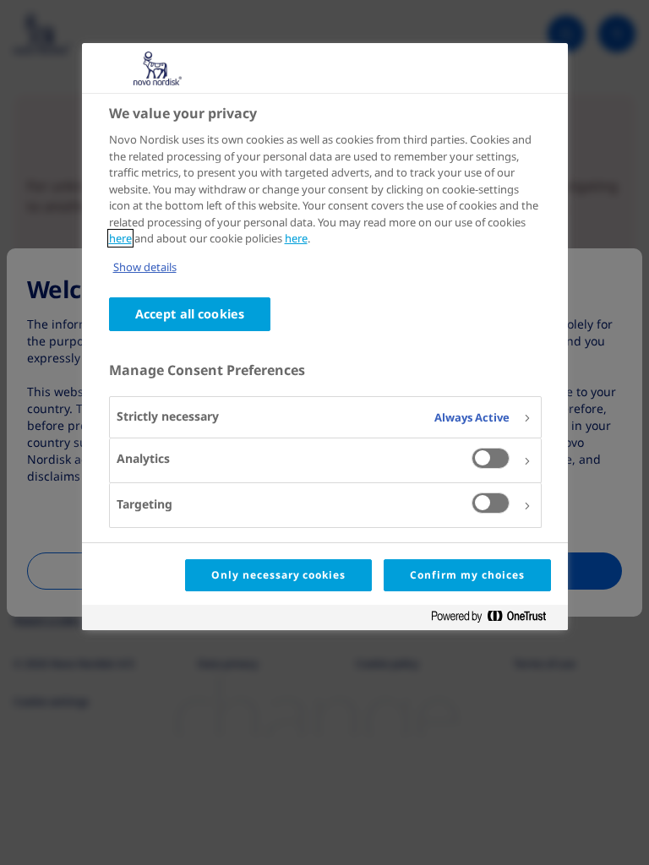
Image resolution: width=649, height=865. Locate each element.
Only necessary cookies (278, 575)
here (120, 238)
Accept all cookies (190, 314)
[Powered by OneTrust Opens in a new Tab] (495, 619)
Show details (145, 267)
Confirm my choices (467, 575)
